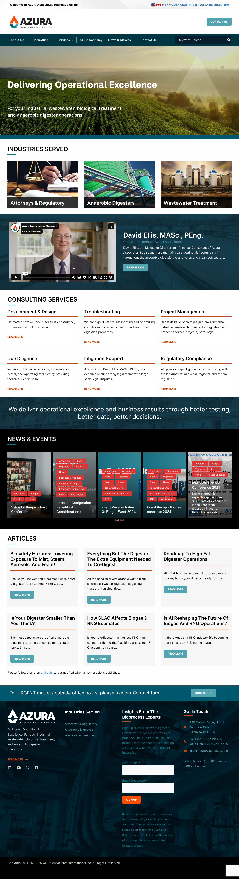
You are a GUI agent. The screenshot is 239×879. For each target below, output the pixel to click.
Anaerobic (19, 493)
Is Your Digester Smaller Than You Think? (42, 620)
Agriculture (110, 471)
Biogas (34, 493)
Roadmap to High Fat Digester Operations (187, 556)
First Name (131, 763)
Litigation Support (104, 358)
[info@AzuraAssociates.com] (206, 750)
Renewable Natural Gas (71, 489)
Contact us (203, 692)
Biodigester (173, 471)
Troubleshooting (102, 311)
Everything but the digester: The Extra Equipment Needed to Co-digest (119, 559)
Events (17, 499)
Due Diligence (22, 358)
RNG (61, 494)
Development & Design (32, 311)
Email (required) (134, 780)
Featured (80, 466)
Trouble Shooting (216, 474)
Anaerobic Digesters (79, 729)
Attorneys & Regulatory (81, 724)
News (31, 499)
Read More (15, 336)
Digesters (64, 466)
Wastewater (77, 494)
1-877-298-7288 (174, 5)
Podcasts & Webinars (70, 477)
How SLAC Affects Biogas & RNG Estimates (117, 620)
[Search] (228, 40)
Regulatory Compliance (186, 358)
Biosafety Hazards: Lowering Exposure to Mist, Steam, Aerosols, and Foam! (41, 559)
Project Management (183, 311)
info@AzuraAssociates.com (209, 5)
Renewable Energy (69, 483)
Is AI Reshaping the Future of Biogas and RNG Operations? (196, 620)
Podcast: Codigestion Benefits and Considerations (73, 507)
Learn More (135, 267)
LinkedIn (47, 672)
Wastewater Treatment (81, 735)
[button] (219, 22)
